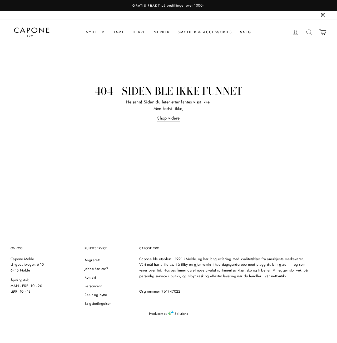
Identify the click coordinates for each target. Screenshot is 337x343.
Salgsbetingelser (98, 303)
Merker (162, 32)
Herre (139, 32)
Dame (118, 32)
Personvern (93, 286)
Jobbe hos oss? (96, 268)
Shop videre (168, 118)
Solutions (181, 313)
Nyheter (95, 32)
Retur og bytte (96, 294)
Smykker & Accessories (205, 32)
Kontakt (90, 277)
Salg (245, 32)
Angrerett (92, 260)
